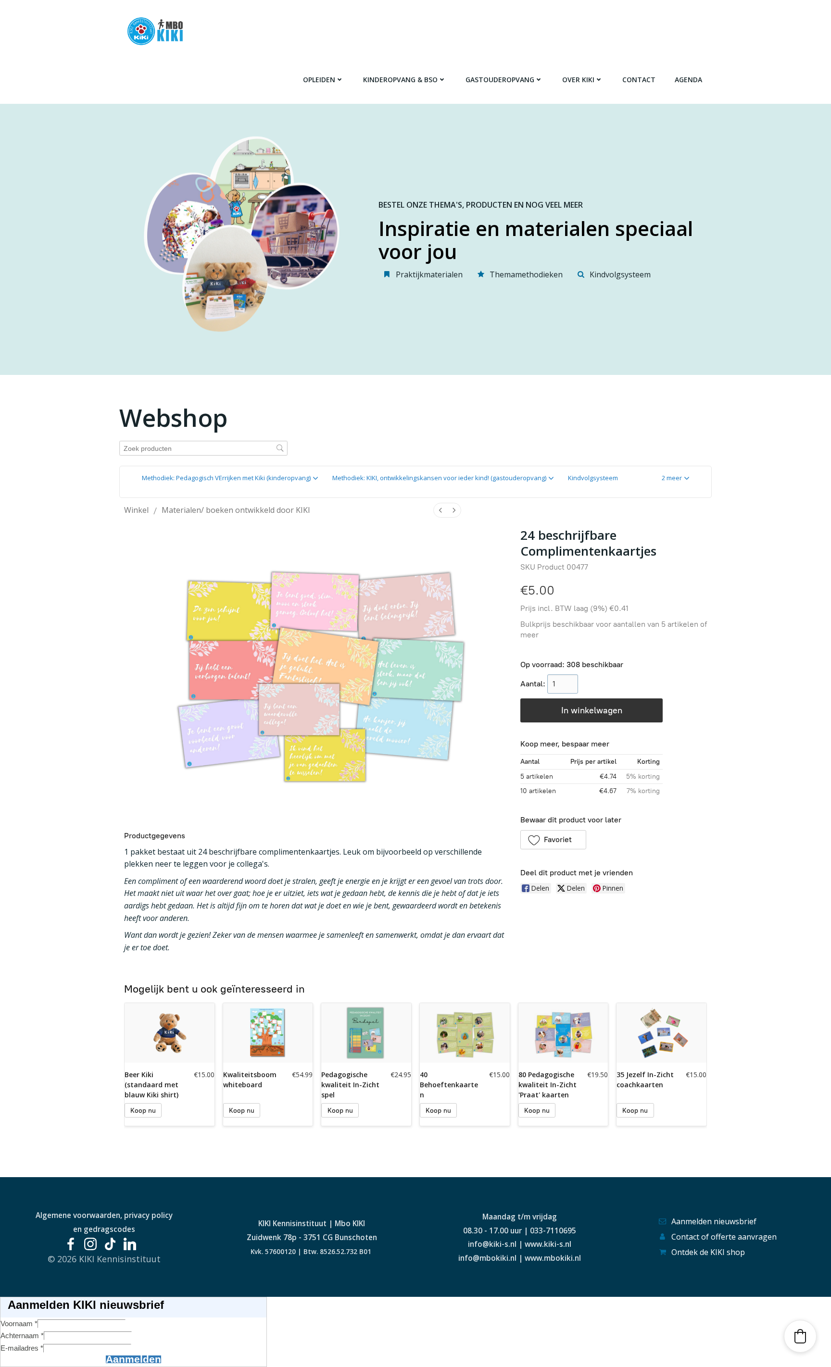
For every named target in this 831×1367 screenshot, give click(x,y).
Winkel (136, 510)
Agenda (688, 79)
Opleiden (319, 79)
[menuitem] (440, 510)
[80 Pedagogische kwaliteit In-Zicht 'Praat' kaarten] (563, 1033)
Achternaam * (22, 1335)
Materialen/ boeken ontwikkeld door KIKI (236, 510)
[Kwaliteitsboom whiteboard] (268, 1033)
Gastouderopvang (500, 79)
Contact (638, 79)
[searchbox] (203, 448)
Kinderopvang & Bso (400, 79)
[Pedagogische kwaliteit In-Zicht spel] (366, 1033)
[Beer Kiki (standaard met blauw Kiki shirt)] (169, 1033)
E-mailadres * (21, 1348)
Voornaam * (19, 1323)
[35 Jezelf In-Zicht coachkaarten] (661, 1033)
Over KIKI (578, 79)
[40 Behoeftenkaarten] (465, 1033)
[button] (675, 478)
